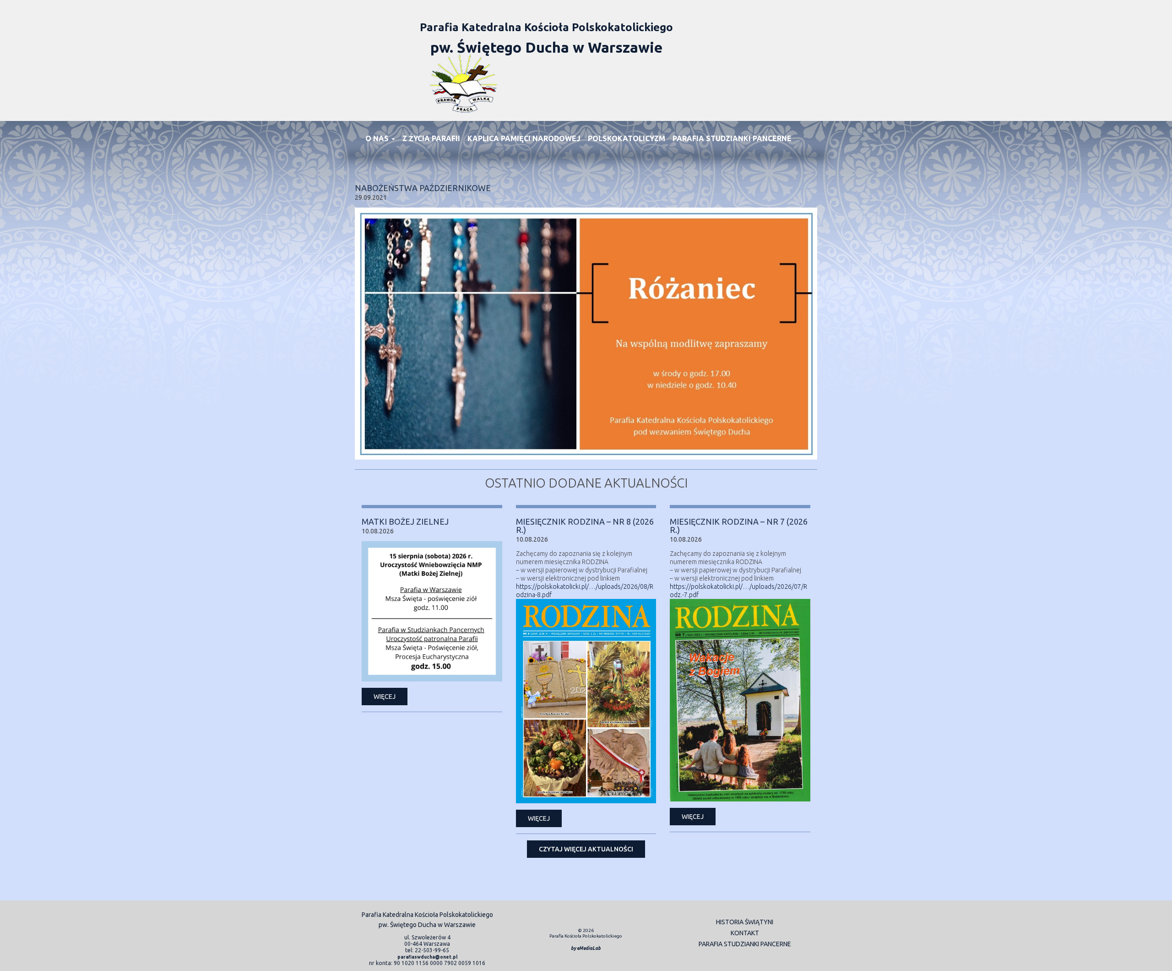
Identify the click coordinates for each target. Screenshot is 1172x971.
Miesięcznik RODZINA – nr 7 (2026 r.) (739, 525)
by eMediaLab (586, 948)
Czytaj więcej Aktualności (586, 849)
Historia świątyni (744, 922)
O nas (378, 138)
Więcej (385, 696)
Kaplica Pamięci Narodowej (524, 138)
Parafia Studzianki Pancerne (732, 138)
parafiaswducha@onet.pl (427, 957)
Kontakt (745, 933)
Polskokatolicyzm (626, 138)
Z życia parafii (431, 138)
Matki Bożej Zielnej (405, 521)
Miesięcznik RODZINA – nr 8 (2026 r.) (585, 525)
